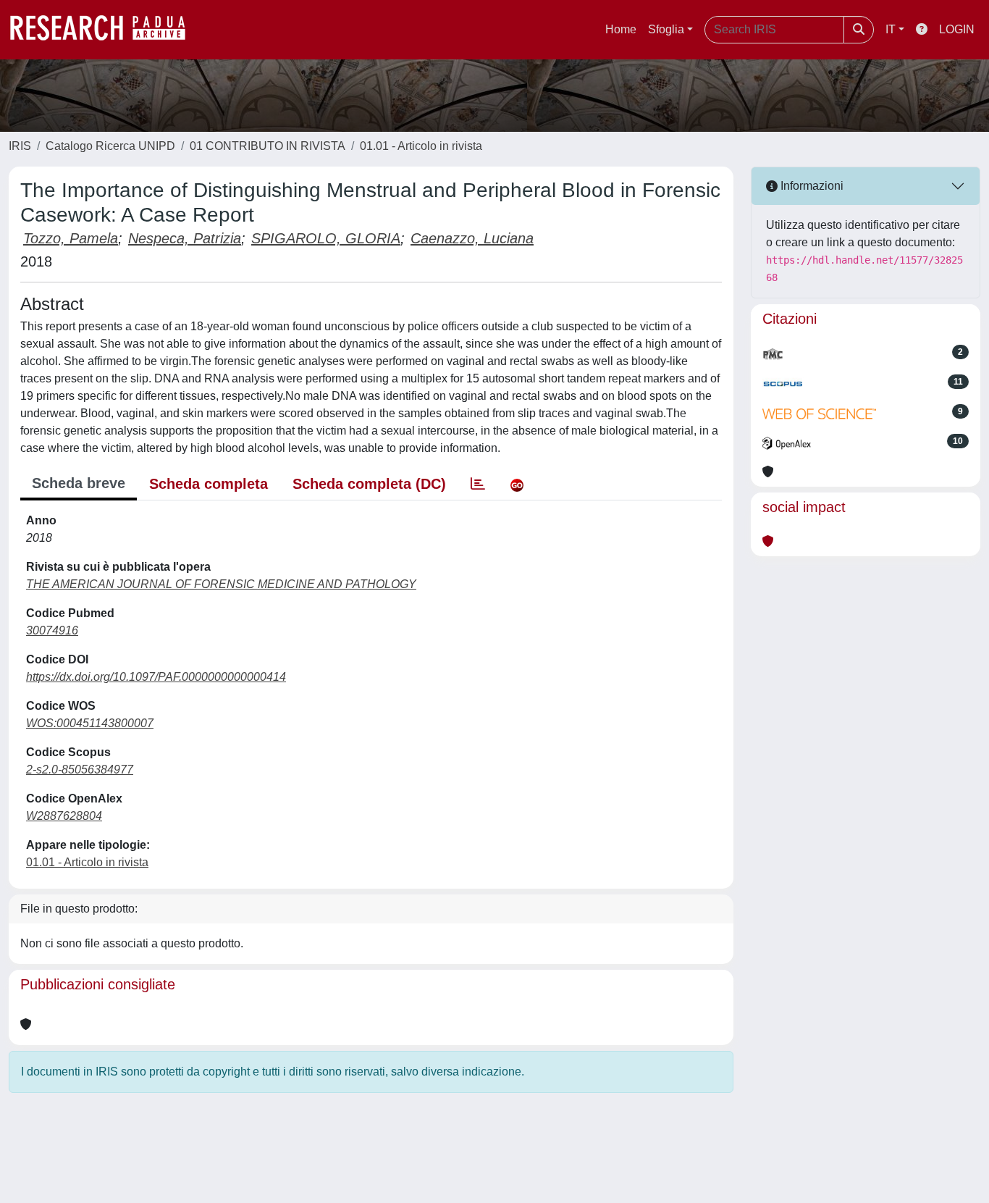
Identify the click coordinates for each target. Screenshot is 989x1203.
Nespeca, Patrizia (184, 238)
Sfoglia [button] (666, 29)
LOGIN (957, 29)
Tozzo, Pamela (70, 238)
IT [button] (890, 29)
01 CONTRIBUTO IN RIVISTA (267, 146)
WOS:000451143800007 (89, 723)
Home (620, 29)
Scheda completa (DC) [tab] (369, 484)
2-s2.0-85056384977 (79, 769)
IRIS (20, 146)
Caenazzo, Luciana (472, 238)
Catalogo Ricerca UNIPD (110, 146)
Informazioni (810, 186)
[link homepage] (105, 30)
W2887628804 (64, 816)
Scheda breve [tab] (78, 483)
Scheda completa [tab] (208, 484)
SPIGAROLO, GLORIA (325, 238)
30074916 (52, 630)
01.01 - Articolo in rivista (421, 146)
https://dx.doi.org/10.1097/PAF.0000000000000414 (156, 677)
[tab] (477, 484)
